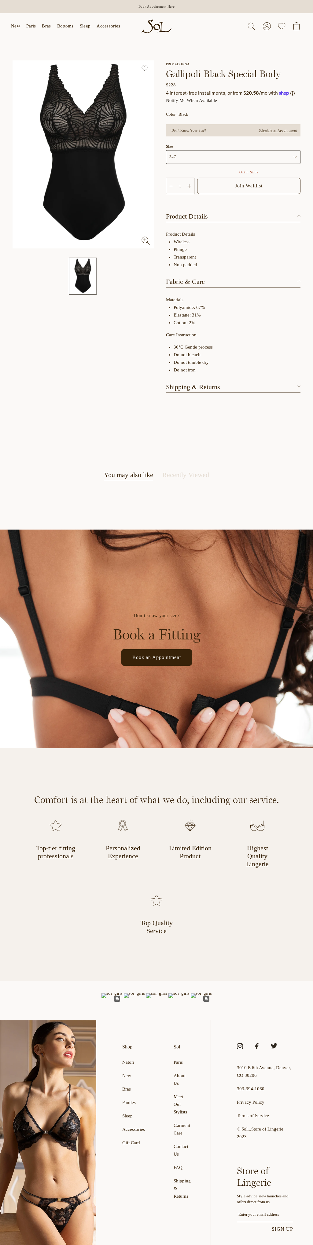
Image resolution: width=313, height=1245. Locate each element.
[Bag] (296, 26)
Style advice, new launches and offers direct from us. (263, 1199)
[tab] (128, 476)
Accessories (108, 26)
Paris (31, 26)
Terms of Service (253, 1115)
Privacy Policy (250, 1102)
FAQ (178, 1167)
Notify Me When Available (191, 100)
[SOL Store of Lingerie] (156, 26)
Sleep (85, 26)
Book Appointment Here (156, 6)
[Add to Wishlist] (145, 68)
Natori (128, 1062)
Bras (46, 26)
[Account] (267, 26)
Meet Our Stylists (180, 1104)
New (15, 26)
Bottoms (65, 26)
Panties (129, 1102)
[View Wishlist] (281, 26)
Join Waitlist (249, 185)
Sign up (282, 1229)
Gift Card (131, 1142)
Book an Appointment (156, 657)
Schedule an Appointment (278, 130)
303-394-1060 (250, 1088)
